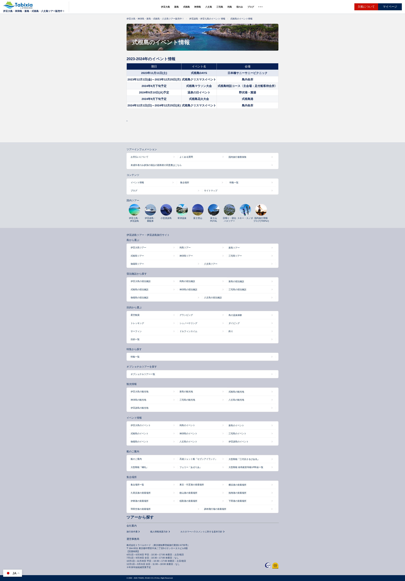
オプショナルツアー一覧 (143, 374)
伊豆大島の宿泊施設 (141, 281)
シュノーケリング (188, 323)
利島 (229, 7)
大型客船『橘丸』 (139, 467)
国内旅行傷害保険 (237, 157)
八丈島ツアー (210, 264)
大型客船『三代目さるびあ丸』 (244, 459)
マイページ (390, 6)
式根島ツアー (137, 255)
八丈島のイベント (188, 441)
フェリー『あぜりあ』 (191, 467)
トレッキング (137, 323)
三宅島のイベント (237, 433)
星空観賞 (135, 315)
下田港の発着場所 (237, 501)
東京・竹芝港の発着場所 (192, 484)
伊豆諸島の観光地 (139, 408)
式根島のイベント (139, 433)
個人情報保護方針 (159, 531)
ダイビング (234, 323)
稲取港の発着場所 (188, 501)
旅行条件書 (132, 531)
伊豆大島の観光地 (139, 391)
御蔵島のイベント (139, 441)
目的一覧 (135, 339)
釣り (231, 331)
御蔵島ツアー (137, 264)
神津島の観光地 (138, 400)
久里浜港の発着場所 (141, 493)
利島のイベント (187, 425)
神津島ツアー (186, 255)
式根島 (186, 7)
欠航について (366, 6)
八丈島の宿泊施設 (213, 297)
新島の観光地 (186, 391)
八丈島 (208, 7)
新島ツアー (234, 247)
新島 (176, 7)
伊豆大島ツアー (138, 247)
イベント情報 (137, 182)
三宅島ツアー (235, 255)
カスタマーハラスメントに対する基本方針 (201, 531)
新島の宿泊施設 (236, 281)
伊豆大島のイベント (141, 425)
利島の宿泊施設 (187, 281)
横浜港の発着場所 (237, 485)
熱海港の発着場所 (237, 493)
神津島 (197, 7)
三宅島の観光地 (187, 400)
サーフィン (136, 331)
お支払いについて (139, 157)
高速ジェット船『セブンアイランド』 (198, 459)
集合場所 (184, 182)
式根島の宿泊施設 (139, 289)
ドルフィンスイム (188, 331)
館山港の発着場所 (188, 493)
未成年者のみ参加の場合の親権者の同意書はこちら (156, 165)
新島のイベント (236, 425)
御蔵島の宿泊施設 (139, 297)
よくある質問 (186, 157)
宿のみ (239, 7)
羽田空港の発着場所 (141, 509)
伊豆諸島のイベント (239, 441)
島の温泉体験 (235, 315)
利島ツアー (185, 247)
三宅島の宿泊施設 (237, 289)
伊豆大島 (165, 7)
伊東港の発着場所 (139, 501)
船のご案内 (136, 459)
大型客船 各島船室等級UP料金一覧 (246, 467)
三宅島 (219, 7)
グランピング (186, 315)
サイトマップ (210, 190)
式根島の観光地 (236, 391)
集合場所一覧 (137, 484)
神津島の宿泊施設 (188, 289)
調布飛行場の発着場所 (215, 509)
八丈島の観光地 (236, 400)
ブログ (250, 7)
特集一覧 (234, 182)
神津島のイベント (188, 433)
